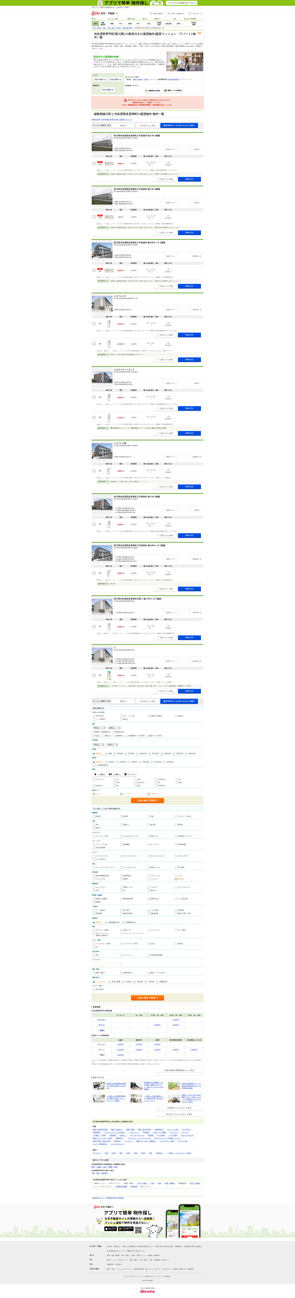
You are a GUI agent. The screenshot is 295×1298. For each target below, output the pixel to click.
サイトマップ (159, 1276)
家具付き (181, 879)
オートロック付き (102, 836)
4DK (138, 786)
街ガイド (158, 1269)
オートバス (154, 844)
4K (117, 786)
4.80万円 (176, 1025)
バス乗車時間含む (102, 765)
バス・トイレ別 (128, 716)
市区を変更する (100, 79)
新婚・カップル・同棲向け (146, 1141)
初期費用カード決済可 (137, 736)
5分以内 (123, 762)
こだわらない (101, 982)
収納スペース (155, 867)
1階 (97, 824)
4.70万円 (120, 1050)
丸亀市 (135, 79)
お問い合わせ (149, 1276)
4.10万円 (157, 1044)
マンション (127, 794)
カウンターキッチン (130, 856)
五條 (104, 1167)
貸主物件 (146, 1132)
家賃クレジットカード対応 (102, 1138)
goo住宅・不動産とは (113, 1246)
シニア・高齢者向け (100, 1144)
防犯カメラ (154, 836)
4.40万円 (176, 1050)
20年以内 (167, 753)
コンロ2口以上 (101, 859)
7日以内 (151, 982)
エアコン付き (100, 879)
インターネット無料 (103, 944)
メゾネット (154, 879)
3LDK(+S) (99, 786)
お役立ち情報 (94, 1269)
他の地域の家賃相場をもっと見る (180, 1070)
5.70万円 (176, 1020)
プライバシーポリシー (130, 1276)
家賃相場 (134, 1186)
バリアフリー (155, 930)
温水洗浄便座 (100, 848)
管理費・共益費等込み (102, 732)
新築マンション (112, 1260)
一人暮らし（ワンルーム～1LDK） (179, 1153)
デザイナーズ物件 (102, 930)
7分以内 (134, 762)
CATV (152, 944)
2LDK (128, 1153)
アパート (99, 794)
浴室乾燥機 (182, 844)
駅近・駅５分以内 (144, 1129)
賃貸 (159, 1183)
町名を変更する (115, 79)
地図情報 (190, 1269)
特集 (108, 1269)
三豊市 (146, 79)
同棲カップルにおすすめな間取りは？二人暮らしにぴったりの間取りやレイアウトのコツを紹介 (191, 1098)
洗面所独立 (127, 876)
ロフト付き (186, 1129)
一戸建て (153, 794)
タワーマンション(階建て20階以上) (102, 934)
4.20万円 (120, 1044)
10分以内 (145, 762)
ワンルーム (100, 779)
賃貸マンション (141, 1255)
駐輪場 (98, 902)
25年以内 (179, 753)
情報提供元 (178, 1246)
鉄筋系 (98, 816)
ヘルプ (141, 1276)
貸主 (97, 955)
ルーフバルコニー (184, 887)
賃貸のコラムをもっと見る (180, 1108)
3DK (180, 782)
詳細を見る (189, 179)
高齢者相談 (154, 913)
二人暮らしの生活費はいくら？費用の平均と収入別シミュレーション (153, 1098)
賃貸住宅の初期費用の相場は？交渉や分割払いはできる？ (116, 1086)
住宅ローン (165, 1260)
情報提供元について (98, 1198)
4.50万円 (139, 1050)
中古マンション (123, 1260)
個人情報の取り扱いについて (116, 1251)
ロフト (180, 876)
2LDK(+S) (140, 782)
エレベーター (100, 887)
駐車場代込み (120, 732)
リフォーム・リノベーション (133, 933)
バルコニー (154, 887)
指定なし (99, 753)
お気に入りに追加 (148, 125)
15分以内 (157, 762)
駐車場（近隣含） (156, 716)
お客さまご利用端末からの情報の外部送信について (138, 1246)
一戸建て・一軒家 (99, 1135)
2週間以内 (163, 982)
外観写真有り (128, 973)
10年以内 (143, 753)
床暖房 (125, 879)
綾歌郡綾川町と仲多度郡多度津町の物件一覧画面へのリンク (112, 119)
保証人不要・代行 (184, 913)
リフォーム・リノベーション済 (139, 1138)
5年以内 (131, 753)
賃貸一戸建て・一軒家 (128, 1255)
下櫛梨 (110, 1167)
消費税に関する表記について (136, 1251)
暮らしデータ (149, 1269)
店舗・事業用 (170, 1183)
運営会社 (167, 1276)
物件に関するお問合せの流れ (164, 1246)
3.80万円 (157, 1025)
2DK (118, 782)
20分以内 (170, 762)
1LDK (114, 1153)
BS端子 (180, 944)
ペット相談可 (100, 719)
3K (159, 782)
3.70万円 (139, 1044)
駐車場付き (159, 1129)
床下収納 (181, 867)
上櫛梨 (98, 1167)
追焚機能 (126, 844)
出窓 (97, 890)
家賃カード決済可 (155, 736)
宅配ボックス (128, 887)
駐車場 (150, 1135)
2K (180, 779)
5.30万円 (120, 1055)
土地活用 (118, 1264)
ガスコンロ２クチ (187, 1135)
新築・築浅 (130, 1129)
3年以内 (120, 753)
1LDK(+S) (161, 779)
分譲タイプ (127, 930)
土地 (152, 1183)
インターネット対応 (130, 944)
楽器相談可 (97, 1132)
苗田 (115, 1167)
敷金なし (108, 736)
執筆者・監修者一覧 (180, 1269)
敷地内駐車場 (128, 899)
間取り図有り (100, 973)
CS (97, 947)
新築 (110, 753)
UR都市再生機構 (156, 955)
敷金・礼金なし (116, 1129)
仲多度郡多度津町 (173, 79)
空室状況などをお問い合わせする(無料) (180, 125)
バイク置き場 (182, 899)
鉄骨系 (125, 816)
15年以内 (155, 753)
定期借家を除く (114, 922)
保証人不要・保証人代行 (102, 1141)
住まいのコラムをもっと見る (180, 1114)
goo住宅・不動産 (95, 1246)
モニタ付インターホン (131, 836)
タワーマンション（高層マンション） (168, 1138)
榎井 (93, 1167)
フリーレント (128, 955)
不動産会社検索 (121, 1186)
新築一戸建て (134, 1260)
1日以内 (129, 982)
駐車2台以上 (154, 899)
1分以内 (111, 762)
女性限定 (181, 910)
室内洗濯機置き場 (102, 876)
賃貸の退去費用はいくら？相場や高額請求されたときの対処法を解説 (191, 1086)
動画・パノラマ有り (157, 973)
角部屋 (180, 824)
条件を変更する (108, 90)
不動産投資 (157, 1260)
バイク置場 (173, 1135)
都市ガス (153, 890)
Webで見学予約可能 (100, 1129)
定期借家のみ (131, 922)
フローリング (155, 876)
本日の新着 (116, 982)
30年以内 (191, 753)
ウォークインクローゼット (105, 867)
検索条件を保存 (154, 91)
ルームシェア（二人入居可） (115, 1132)
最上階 (152, 824)
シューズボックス (129, 867)
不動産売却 (110, 1264)
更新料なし (120, 736)
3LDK (143, 1153)
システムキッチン (102, 856)
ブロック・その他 (184, 816)
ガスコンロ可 (182, 856)
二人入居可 (154, 910)
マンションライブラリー (124, 1269)
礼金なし (97, 736)
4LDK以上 (161, 785)
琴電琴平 (104, 1173)
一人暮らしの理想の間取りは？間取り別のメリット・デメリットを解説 (116, 1098)
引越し (113, 1269)
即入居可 (126, 910)
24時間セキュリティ (185, 836)
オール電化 (182, 930)
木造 (152, 816)
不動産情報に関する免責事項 (115, 1198)
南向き (125, 719)
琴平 (93, 1173)
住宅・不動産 (195, 1183)
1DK (138, 779)
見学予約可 (100, 716)
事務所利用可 (128, 913)
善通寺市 (140, 79)
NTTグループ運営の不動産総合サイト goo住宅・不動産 (110, 7)
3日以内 (140, 982)
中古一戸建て (142, 1183)
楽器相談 (99, 913)
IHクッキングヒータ (157, 856)
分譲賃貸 (112, 1135)
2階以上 (181, 716)
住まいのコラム (167, 1269)
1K (117, 779)
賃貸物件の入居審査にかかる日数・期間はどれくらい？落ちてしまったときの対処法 (153, 1086)
